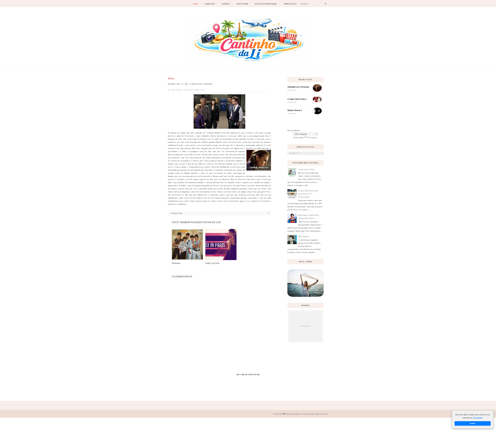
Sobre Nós (210, 4)
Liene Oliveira (176, 90)
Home (195, 4)
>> (269, 213)
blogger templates (321, 414)
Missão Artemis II (294, 110)
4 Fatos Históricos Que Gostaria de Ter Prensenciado (308, 194)
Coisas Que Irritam (306, 169)
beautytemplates (294, 414)
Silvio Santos (303, 236)
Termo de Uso (290, 4)
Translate (313, 137)
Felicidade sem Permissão (298, 87)
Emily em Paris (212, 263)
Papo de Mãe (242, 4)
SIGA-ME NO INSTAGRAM (248, 374)
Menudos (176, 263)
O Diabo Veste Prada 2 (297, 99)
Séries (171, 78)
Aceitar (472, 423)
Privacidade (477, 418)
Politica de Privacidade (266, 4)
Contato (226, 4)
